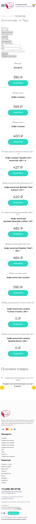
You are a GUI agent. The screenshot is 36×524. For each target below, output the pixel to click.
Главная (4, 16)
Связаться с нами (6, 464)
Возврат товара (6, 466)
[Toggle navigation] (3, 5)
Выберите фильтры (17, 51)
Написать (14, 513)
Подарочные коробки (8, 443)
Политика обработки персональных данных (13, 519)
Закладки (4, 478)
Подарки (4, 438)
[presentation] (2, 387)
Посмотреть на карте (7, 498)
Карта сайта (4, 469)
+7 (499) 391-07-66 (21, 4)
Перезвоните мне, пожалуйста (23, 6)
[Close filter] (7, 28)
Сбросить (5, 51)
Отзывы (3, 482)
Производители (6, 473)
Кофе (11, 16)
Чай (2, 449)
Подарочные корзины (7, 445)
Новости (3, 471)
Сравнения (4, 480)
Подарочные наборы (7, 440)
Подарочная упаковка (8, 456)
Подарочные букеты (7, 447)
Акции (3, 476)
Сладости (4, 454)
